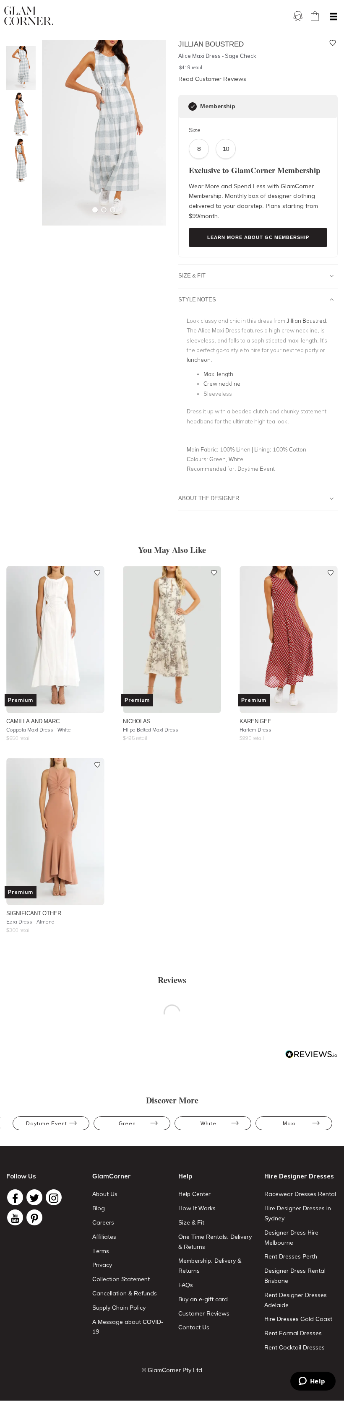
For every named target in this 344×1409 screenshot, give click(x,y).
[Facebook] (15, 1197)
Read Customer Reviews (212, 79)
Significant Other (33, 913)
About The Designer (208, 498)
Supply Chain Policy (119, 1307)
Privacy (102, 1265)
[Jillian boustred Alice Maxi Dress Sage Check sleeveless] (18, 114)
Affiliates (104, 1236)
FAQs (185, 1285)
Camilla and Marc (33, 721)
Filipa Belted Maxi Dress (150, 730)
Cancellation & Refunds (124, 1293)
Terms (100, 1251)
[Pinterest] (34, 1217)
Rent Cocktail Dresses (294, 1347)
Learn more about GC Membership (258, 237)
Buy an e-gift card (203, 1299)
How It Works (197, 1208)
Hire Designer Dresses (299, 1176)
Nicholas (137, 721)
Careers (103, 1222)
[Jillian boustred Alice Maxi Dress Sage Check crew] (18, 160)
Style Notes (197, 299)
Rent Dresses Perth (290, 1256)
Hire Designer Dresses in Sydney (297, 1213)
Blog (98, 1208)
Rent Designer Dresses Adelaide (295, 1300)
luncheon (199, 359)
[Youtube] (15, 1217)
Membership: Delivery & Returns (209, 1265)
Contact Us (193, 1327)
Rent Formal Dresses (293, 1333)
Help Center (194, 1194)
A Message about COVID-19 (127, 1327)
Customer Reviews (203, 1313)
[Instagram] (54, 1197)
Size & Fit (192, 275)
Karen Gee (255, 721)
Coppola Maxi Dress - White (38, 730)
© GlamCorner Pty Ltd (172, 1370)
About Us (104, 1194)
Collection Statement (121, 1279)
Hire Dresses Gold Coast (298, 1319)
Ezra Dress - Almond (30, 922)
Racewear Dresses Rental (300, 1194)
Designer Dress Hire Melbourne (291, 1237)
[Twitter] (34, 1197)
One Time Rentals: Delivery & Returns (215, 1242)
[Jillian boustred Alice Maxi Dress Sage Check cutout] (18, 68)
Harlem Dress (255, 730)
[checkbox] (192, 106)
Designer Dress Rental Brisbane (295, 1275)
